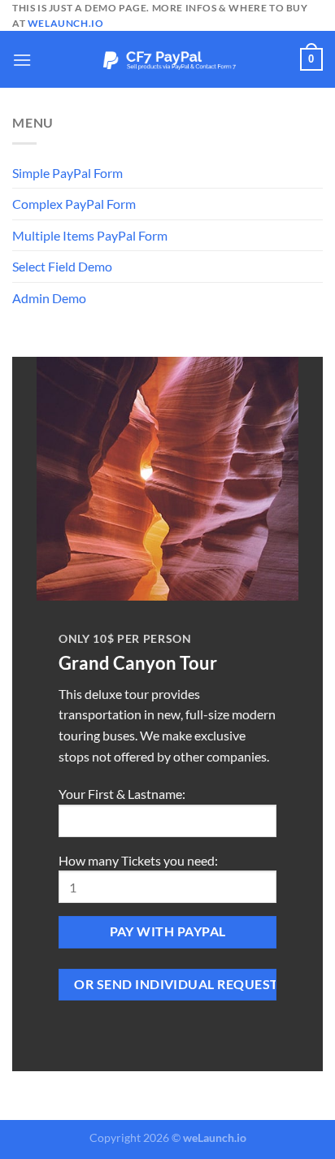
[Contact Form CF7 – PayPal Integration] (167, 59)
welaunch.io (66, 23)
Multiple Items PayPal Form (90, 235)
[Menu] (22, 60)
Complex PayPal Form (74, 203)
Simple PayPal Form (67, 172)
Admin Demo (49, 298)
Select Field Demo (62, 266)
